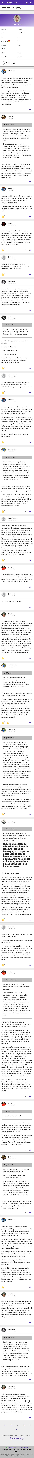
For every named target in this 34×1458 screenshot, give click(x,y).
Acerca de (23, 1449)
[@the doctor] (3, 72)
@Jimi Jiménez (12, 449)
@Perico (10, 567)
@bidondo (11, 116)
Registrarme (17, 1438)
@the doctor (11, 70)
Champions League (22, 1456)
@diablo (10, 223)
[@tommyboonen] (3, 822)
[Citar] (30, 110)
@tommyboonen (12, 821)
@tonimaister (11, 281)
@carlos (10, 317)
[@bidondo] (3, 117)
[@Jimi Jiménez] (3, 450)
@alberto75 (11, 257)
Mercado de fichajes (14, 1454)
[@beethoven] (3, 615)
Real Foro (16, 1449)
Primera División (11, 1456)
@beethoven (11, 614)
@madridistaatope (13, 375)
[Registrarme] (31, 2)
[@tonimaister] (3, 282)
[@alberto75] (3, 258)
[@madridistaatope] (3, 376)
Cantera (22, 1454)
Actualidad (3, 1454)
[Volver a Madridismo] (2, 2)
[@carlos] (3, 318)
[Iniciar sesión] (27, 2)
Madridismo (12, 2)
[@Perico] (3, 568)
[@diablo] (3, 224)
